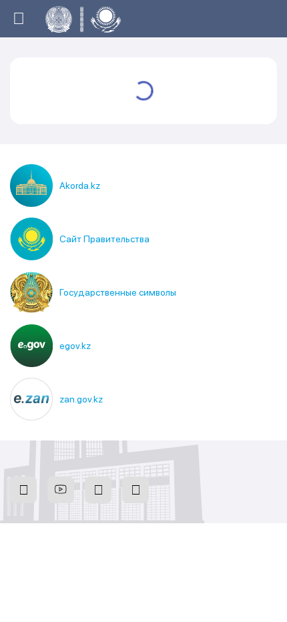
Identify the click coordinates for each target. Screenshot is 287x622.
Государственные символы (117, 292)
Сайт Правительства (104, 239)
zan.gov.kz (81, 399)
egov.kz (75, 345)
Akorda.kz (79, 185)
